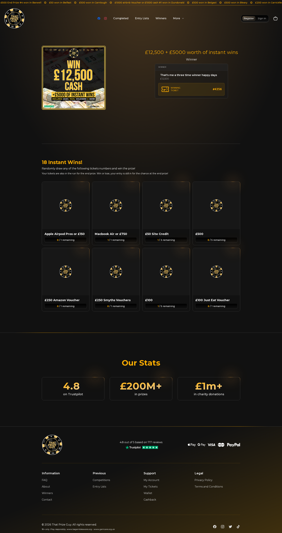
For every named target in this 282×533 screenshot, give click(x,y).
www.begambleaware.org (79, 529)
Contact (47, 499)
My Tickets (150, 486)
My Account (151, 480)
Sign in (262, 18)
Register (249, 18)
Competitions (101, 480)
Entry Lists (142, 18)
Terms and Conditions (209, 486)
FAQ (44, 480)
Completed (120, 18)
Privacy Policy (203, 480)
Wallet (148, 493)
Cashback (150, 499)
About (46, 486)
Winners (161, 18)
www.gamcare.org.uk (104, 529)
